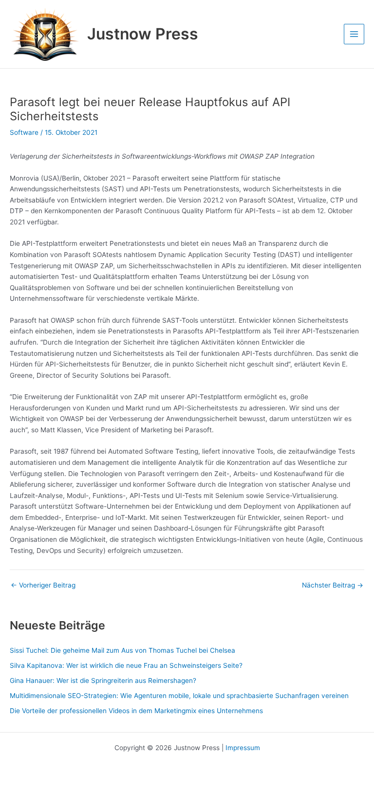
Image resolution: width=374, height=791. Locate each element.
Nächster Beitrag (332, 585)
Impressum (242, 748)
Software (24, 132)
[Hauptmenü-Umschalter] (354, 34)
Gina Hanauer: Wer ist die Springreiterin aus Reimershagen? (103, 680)
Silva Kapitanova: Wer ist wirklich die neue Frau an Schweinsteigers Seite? (126, 665)
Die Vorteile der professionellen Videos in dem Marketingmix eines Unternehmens (136, 711)
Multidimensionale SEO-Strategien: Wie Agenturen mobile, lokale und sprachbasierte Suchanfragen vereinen (179, 695)
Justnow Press (142, 33)
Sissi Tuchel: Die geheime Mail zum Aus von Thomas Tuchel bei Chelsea (122, 650)
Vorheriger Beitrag (43, 585)
